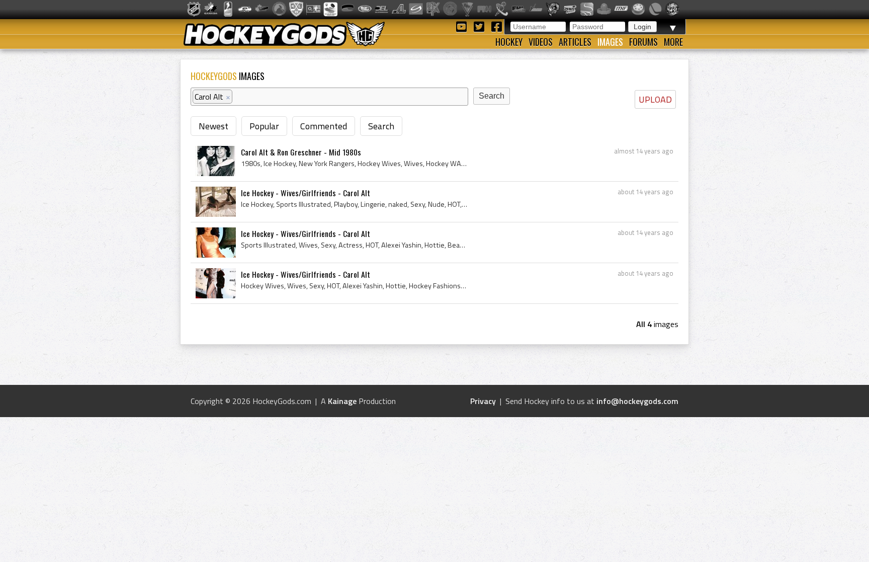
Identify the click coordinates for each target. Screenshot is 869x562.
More (673, 41)
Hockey (509, 41)
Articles (575, 41)
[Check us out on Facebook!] (496, 26)
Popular (264, 126)
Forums (643, 41)
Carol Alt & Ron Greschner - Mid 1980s (301, 152)
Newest (213, 126)
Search (381, 126)
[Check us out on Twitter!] (480, 26)
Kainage (342, 401)
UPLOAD (655, 99)
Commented (323, 126)
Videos (541, 41)
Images (610, 41)
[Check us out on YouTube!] (463, 26)
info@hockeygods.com (637, 401)
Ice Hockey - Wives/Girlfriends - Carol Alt (305, 193)
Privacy (483, 401)
